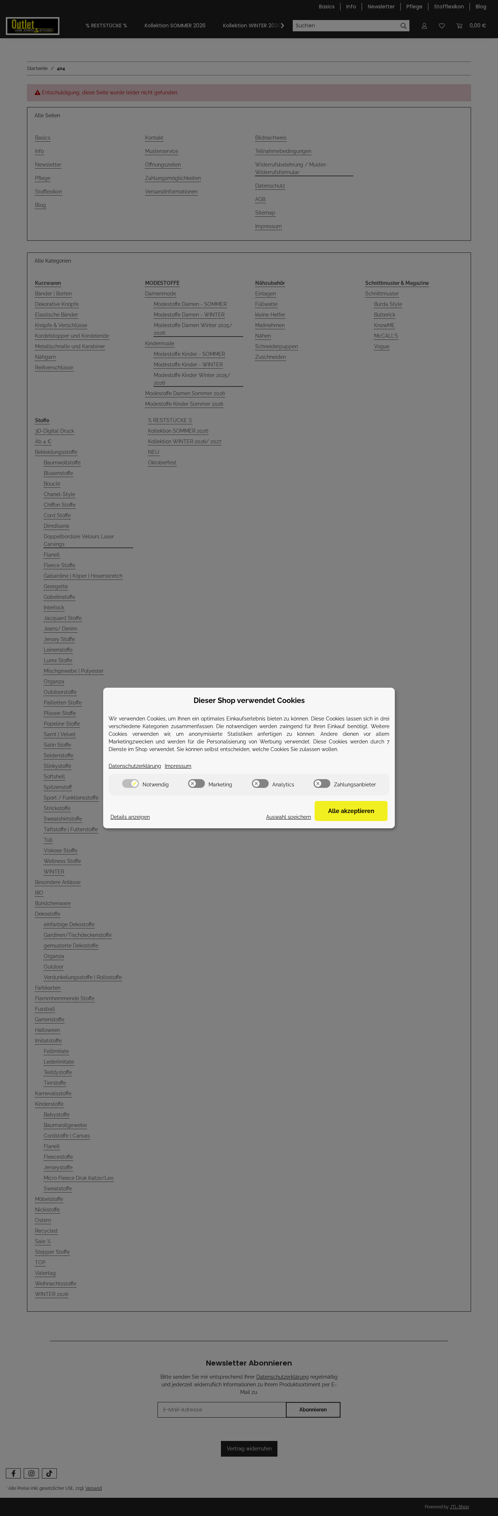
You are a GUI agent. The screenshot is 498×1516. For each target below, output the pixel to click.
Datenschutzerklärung (135, 766)
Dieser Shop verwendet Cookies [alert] (249, 700)
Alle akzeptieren (351, 811)
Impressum (178, 766)
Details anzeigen (130, 817)
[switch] (130, 783)
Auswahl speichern (288, 817)
